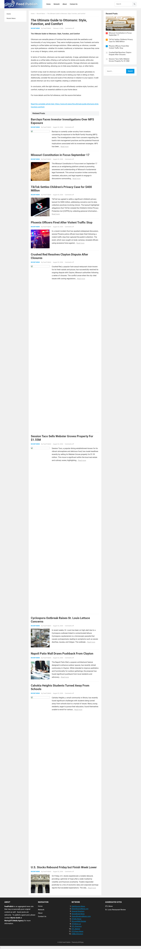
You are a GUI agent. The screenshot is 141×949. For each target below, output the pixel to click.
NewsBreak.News (78, 914)
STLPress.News (77, 931)
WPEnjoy (80, 942)
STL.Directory (77, 926)
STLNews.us (76, 924)
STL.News (109, 906)
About (40, 913)
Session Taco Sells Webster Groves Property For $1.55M (119, 60)
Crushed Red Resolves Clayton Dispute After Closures (120, 53)
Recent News (11, 18)
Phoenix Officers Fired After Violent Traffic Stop (61, 222)
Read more (65, 147)
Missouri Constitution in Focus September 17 (60, 155)
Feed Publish (47, 28)
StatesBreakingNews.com (81, 916)
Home (9, 14)
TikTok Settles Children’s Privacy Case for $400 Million (121, 40)
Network (41, 910)
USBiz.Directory (77, 934)
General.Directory (78, 911)
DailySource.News (78, 906)
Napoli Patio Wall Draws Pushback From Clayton (62, 653)
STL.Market (76, 929)
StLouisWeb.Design (79, 921)
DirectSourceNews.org (80, 909)
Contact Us (42, 916)
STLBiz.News (76, 919)
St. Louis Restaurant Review (115, 910)
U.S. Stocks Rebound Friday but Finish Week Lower (64, 867)
